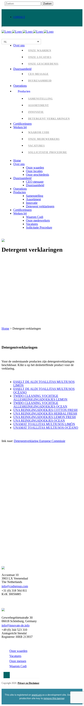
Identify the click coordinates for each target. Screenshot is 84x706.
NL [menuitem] (5, 41)
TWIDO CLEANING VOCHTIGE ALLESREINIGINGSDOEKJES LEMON (40, 397)
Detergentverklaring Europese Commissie (39, 441)
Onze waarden (18, 651)
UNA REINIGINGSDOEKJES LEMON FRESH (44, 417)
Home (5, 328)
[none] (21, 41)
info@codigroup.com (15, 586)
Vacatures (15, 656)
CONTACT (19, 16)
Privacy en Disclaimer (28, 683)
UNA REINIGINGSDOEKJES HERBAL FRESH (45, 413)
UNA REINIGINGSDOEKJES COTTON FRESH (45, 410)
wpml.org (37, 694)
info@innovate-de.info (15, 625)
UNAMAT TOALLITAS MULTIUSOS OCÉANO (45, 427)
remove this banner (54, 698)
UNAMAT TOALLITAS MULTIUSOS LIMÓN (44, 424)
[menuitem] (21, 41)
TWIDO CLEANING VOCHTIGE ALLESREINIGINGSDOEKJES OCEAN (40, 404)
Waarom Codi (18, 666)
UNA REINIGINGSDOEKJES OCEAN (39, 420)
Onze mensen (17, 661)
